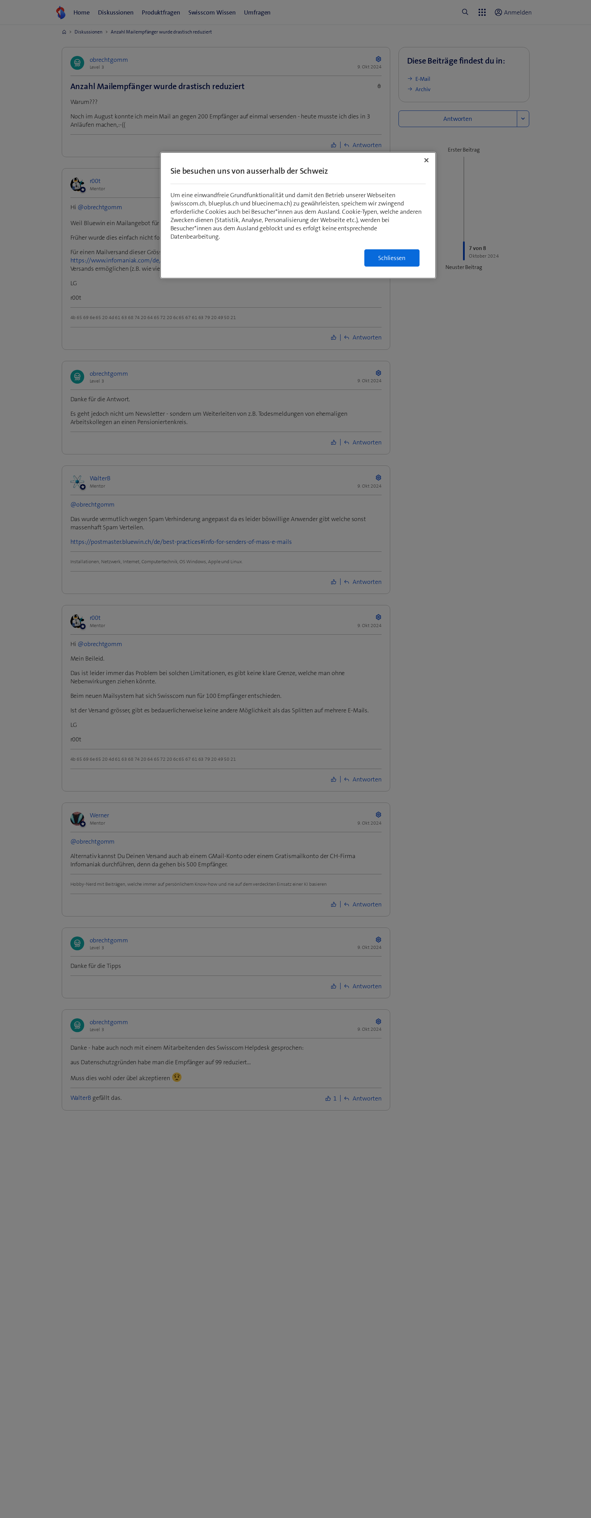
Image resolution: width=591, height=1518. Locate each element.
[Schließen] (426, 160)
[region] (298, 215)
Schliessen (391, 258)
